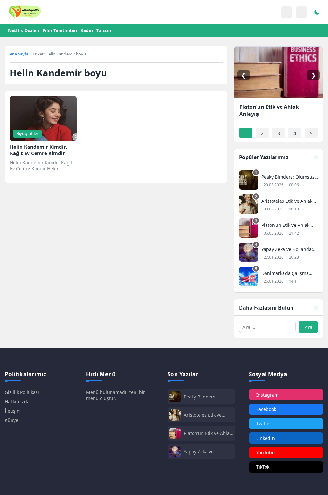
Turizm (103, 30)
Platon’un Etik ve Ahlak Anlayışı (208, 433)
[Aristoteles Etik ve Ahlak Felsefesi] (278, 204)
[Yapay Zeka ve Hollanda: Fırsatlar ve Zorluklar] (278, 253)
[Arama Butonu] (301, 12)
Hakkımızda (17, 401)
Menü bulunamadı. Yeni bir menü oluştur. (115, 395)
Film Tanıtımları (60, 30)
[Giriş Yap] (286, 12)
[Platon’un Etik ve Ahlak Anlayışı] (278, 228)
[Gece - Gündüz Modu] (317, 12)
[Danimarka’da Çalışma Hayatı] (278, 277)
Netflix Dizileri (23, 30)
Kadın (86, 30)
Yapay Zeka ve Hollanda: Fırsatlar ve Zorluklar (206, 451)
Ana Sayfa (19, 54)
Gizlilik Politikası (22, 392)
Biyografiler (27, 133)
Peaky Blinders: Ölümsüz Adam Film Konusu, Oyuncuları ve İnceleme (208, 397)
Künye (11, 420)
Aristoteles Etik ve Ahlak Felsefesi (203, 415)
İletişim (13, 411)
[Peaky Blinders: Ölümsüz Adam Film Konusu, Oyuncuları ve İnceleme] (278, 180)
